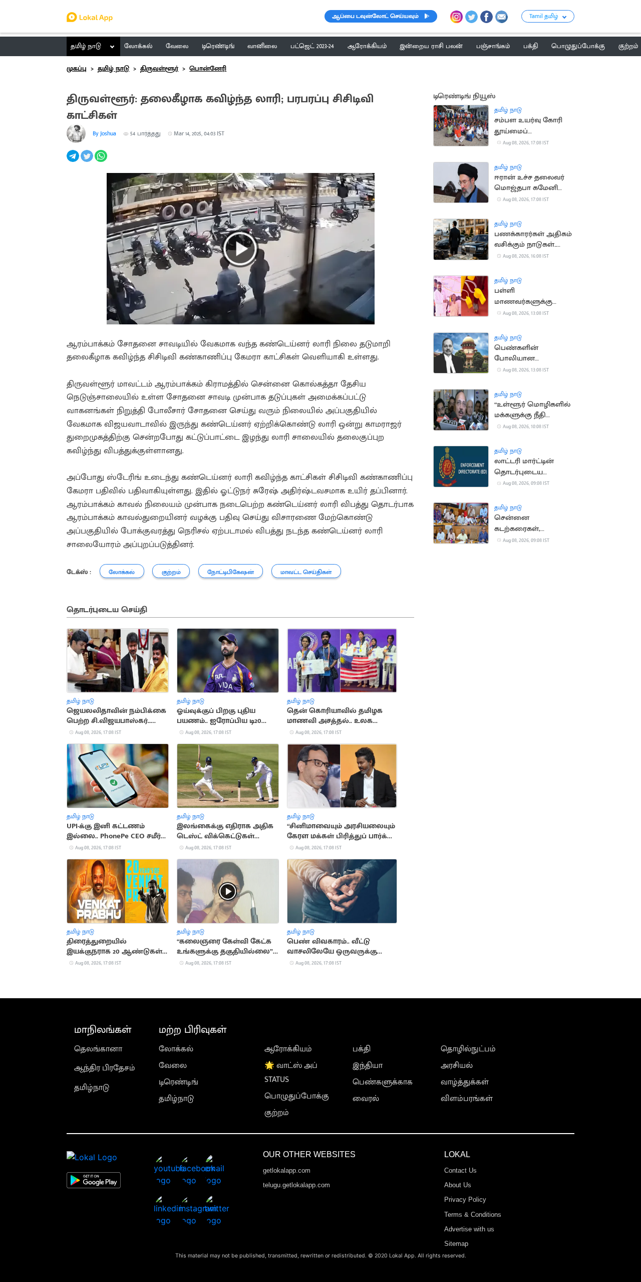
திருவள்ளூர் (159, 68)
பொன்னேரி (207, 68)
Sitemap (456, 1243)
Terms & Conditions (472, 1214)
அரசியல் (457, 1065)
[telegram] (74, 161)
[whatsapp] (102, 161)
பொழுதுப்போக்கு (296, 1096)
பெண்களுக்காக (383, 1082)
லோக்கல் (176, 1049)
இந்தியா (368, 1065)
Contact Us (460, 1170)
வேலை (173, 1065)
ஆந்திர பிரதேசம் (104, 1068)
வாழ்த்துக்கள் (465, 1082)
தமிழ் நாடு (86, 46)
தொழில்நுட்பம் (468, 1049)
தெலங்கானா (98, 1049)
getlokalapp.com (286, 1170)
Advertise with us (469, 1229)
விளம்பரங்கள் (467, 1099)
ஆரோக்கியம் (288, 1049)
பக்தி (362, 1049)
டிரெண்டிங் (178, 1082)
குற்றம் (276, 1113)
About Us (457, 1185)
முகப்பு (77, 68)
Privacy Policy (465, 1199)
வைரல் (366, 1099)
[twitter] (88, 161)
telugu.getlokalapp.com (296, 1185)
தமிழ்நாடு (91, 1087)
